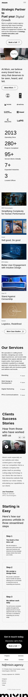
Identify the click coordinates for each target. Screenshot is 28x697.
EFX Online (5, 262)
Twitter (3, 685)
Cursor (4, 321)
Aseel (3, 237)
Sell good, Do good (11, 240)
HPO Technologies (7, 208)
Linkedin (4, 683)
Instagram (4, 679)
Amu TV (4, 293)
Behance (4, 681)
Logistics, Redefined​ (11, 324)
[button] (14, 42)
